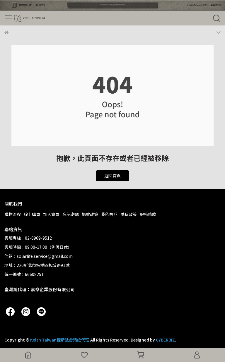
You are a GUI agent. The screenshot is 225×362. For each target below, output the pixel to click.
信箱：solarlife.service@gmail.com (38, 256)
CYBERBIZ (165, 340)
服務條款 (148, 214)
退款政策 (90, 214)
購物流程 (12, 214)
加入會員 (51, 214)
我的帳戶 (109, 214)
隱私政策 (128, 214)
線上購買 (32, 214)
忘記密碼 (70, 214)
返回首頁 (112, 176)
